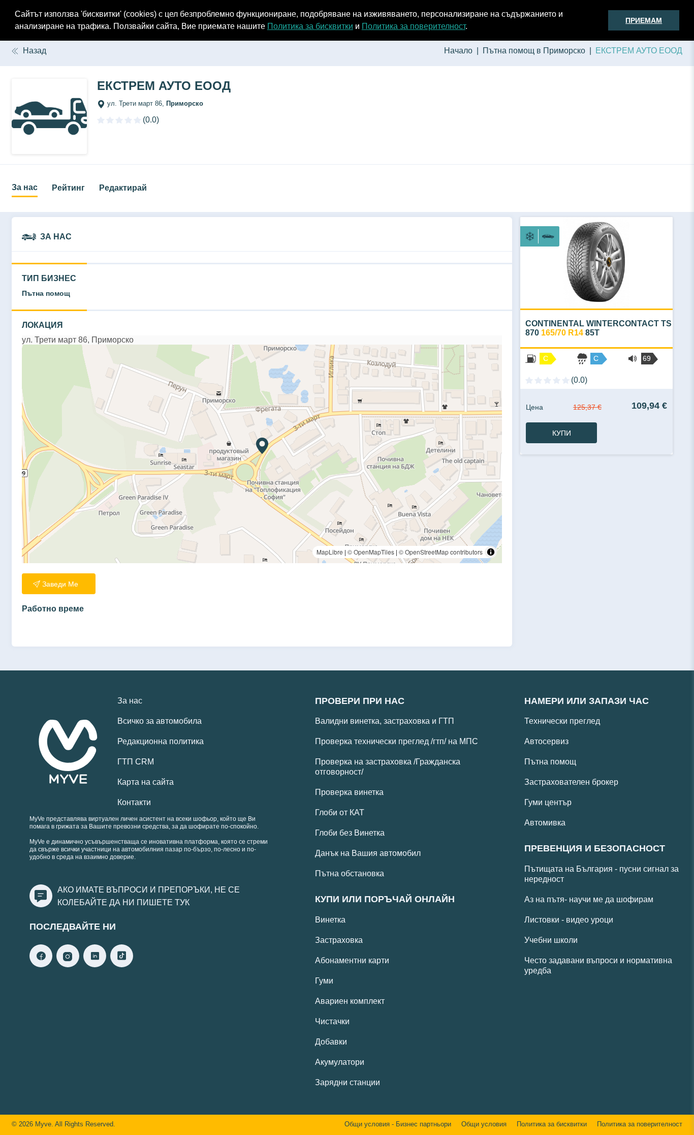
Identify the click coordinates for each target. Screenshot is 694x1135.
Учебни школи (551, 940)
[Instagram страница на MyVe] (67, 964)
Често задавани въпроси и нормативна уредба (598, 965)
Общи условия (484, 1124)
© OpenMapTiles (371, 551)
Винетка (330, 919)
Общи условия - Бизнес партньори (397, 1124)
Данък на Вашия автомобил (368, 853)
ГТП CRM (135, 761)
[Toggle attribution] (491, 552)
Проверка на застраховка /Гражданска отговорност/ (387, 766)
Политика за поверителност (413, 26)
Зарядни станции (347, 1082)
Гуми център (548, 802)
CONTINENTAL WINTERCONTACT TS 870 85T (598, 328)
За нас (25, 187)
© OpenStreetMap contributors (441, 551)
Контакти (134, 802)
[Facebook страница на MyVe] (40, 964)
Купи (561, 433)
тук (182, 902)
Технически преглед (562, 721)
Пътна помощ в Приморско (534, 50)
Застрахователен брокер (571, 782)
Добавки (331, 1041)
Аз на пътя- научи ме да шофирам (588, 899)
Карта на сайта (145, 782)
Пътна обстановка (349, 873)
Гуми (324, 980)
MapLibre (330, 551)
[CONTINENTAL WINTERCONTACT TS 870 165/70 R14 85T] (596, 263)
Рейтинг (68, 187)
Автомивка (544, 822)
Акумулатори (339, 1062)
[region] (262, 454)
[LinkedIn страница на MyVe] (94, 964)
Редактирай (123, 187)
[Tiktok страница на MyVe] (121, 964)
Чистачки (332, 1021)
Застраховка (339, 940)
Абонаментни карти (352, 960)
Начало (458, 50)
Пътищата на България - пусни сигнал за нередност (601, 874)
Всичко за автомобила (159, 721)
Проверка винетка (349, 792)
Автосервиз (546, 741)
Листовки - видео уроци (568, 919)
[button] (470, 27)
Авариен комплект (350, 1001)
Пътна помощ (550, 761)
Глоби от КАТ (339, 812)
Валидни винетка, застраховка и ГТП (384, 721)
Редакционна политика (160, 741)
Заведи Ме (60, 584)
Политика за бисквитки (310, 26)
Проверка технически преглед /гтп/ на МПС (396, 741)
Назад (34, 50)
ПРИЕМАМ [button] (643, 20)
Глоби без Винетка (350, 833)
